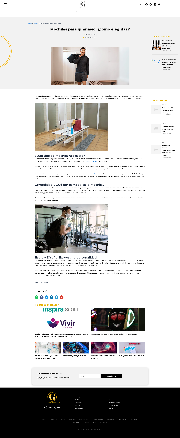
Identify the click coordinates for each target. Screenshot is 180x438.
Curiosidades (78, 402)
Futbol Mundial (122, 419)
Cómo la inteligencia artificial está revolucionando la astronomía (75, 356)
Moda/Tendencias (78, 12)
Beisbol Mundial (134, 419)
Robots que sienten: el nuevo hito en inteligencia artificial (114, 334)
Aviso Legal (72, 419)
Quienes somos (53, 419)
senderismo (95, 174)
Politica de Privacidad (97, 419)
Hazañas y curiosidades (114, 402)
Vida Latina (76, 422)
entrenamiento (91, 161)
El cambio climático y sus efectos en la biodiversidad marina (131, 356)
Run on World (110, 419)
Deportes (99, 12)
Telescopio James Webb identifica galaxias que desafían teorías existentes (103, 356)
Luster (94, 422)
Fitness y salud (112, 399)
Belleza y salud (79, 397)
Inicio (43, 419)
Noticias (68, 12)
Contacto (63, 419)
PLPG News (86, 422)
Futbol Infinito (103, 422)
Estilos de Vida (89, 12)
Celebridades (78, 399)
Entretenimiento (109, 12)
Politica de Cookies (83, 419)
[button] (36, 297)
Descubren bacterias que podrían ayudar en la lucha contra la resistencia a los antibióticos (46, 356)
